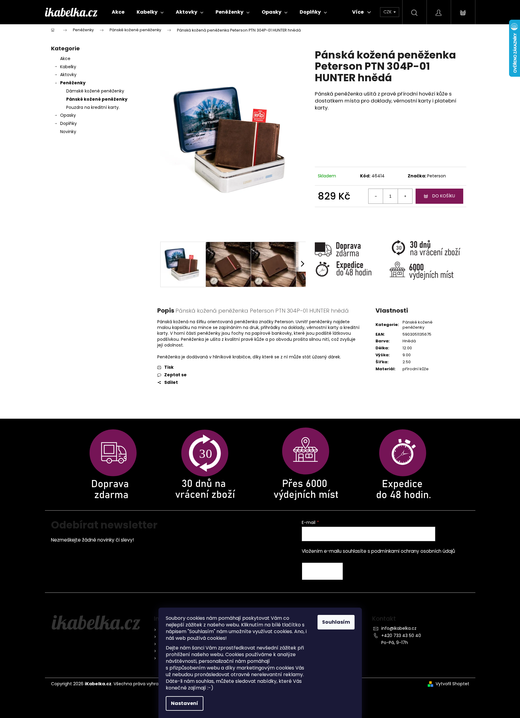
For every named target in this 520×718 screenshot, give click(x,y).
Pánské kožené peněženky (96, 99)
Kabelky (68, 67)
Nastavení (184, 703)
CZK (388, 12)
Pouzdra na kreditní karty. (93, 107)
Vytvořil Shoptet (452, 684)
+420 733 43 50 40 (401, 635)
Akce (65, 58)
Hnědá (409, 341)
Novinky (68, 132)
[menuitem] (118, 12)
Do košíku (443, 196)
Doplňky (68, 123)
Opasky (68, 115)
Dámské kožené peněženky (95, 91)
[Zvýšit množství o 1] (405, 196)
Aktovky (68, 75)
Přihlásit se (322, 571)
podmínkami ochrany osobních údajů (413, 551)
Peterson (436, 176)
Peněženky (73, 83)
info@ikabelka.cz (398, 628)
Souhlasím (336, 622)
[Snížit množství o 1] (376, 196)
